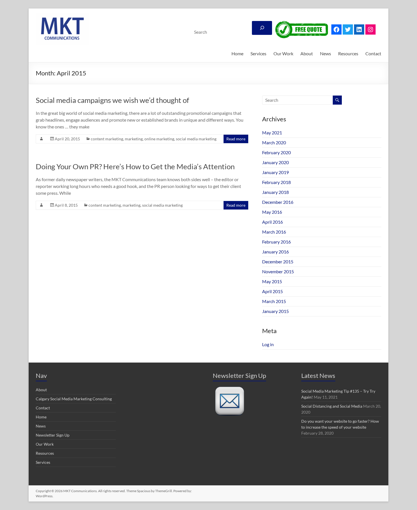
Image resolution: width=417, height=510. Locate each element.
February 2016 (276, 241)
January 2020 (275, 162)
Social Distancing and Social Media (331, 406)
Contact (373, 53)
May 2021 (272, 132)
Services (258, 53)
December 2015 (277, 261)
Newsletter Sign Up (53, 435)
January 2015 (275, 311)
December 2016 (277, 202)
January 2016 (275, 251)
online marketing (159, 138)
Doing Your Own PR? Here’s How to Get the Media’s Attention (135, 166)
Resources (348, 53)
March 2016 (274, 231)
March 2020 (274, 142)
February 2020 (276, 152)
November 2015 (278, 271)
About (306, 53)
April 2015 (272, 291)
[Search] (262, 28)
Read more (235, 138)
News (325, 53)
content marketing (107, 138)
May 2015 (272, 281)
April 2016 (272, 222)
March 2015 (274, 301)
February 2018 (276, 182)
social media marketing (196, 138)
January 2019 (275, 172)
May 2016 (272, 212)
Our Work (283, 53)
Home (237, 53)
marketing (134, 138)
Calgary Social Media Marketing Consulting (74, 398)
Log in (268, 344)
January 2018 (275, 192)
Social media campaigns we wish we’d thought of (112, 100)
